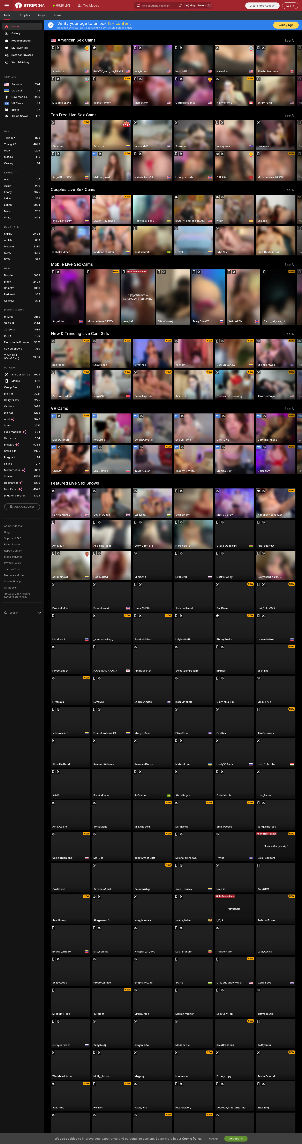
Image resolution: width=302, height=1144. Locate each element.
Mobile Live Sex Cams (72, 264)
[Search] (180, 5)
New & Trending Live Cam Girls (80, 333)
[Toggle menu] (6, 5)
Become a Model (14, 575)
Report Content (13, 550)
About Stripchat (13, 526)
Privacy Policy (12, 563)
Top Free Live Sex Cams (74, 114)
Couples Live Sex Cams (73, 189)
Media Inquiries (13, 556)
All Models (10, 587)
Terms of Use (12, 569)
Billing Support (13, 544)
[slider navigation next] (291, 75)
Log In (290, 5)
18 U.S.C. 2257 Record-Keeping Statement (17, 595)
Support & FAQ (13, 538)
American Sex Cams (77, 40)
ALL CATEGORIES (24, 506)
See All (290, 41)
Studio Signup (12, 581)
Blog (7, 532)
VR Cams (59, 408)
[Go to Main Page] (31, 5)
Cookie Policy (191, 1138)
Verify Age (286, 25)
